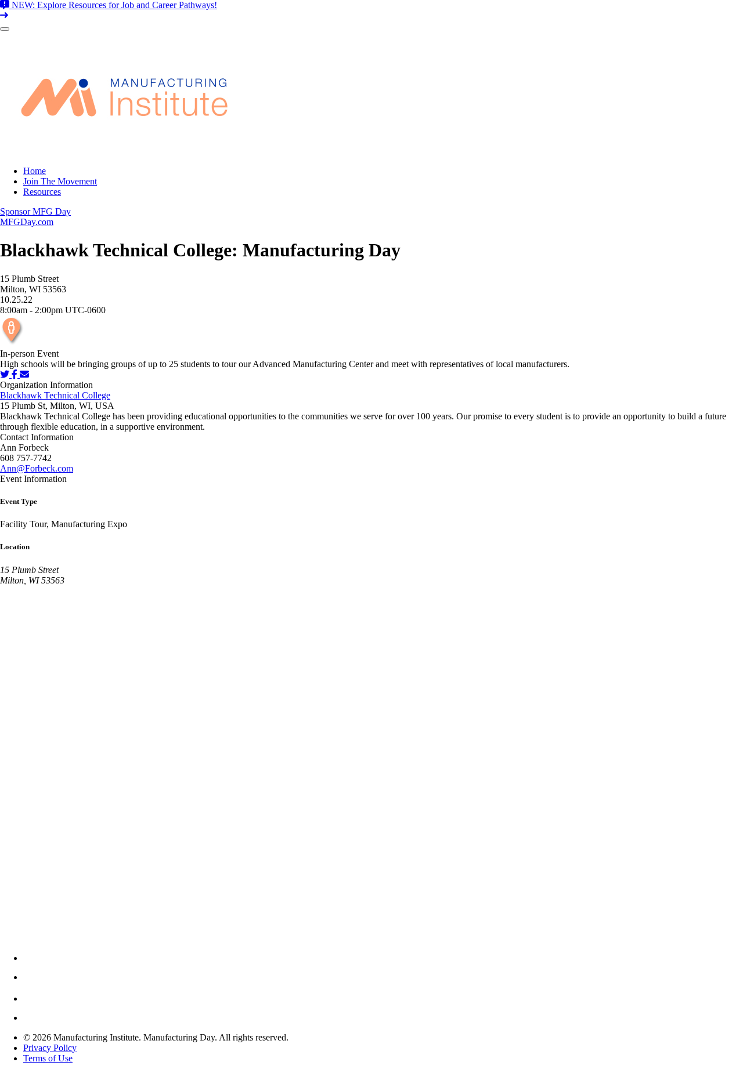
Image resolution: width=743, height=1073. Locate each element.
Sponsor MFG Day (35, 211)
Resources (42, 192)
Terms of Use (48, 1058)
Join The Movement (60, 181)
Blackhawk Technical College (55, 395)
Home (34, 171)
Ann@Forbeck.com (36, 468)
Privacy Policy (50, 1048)
